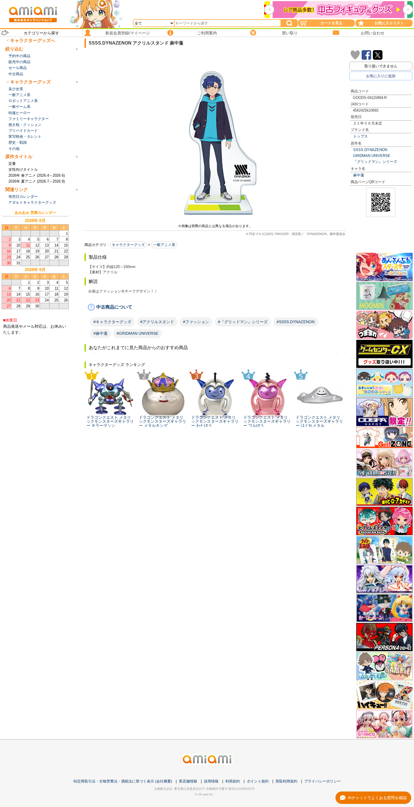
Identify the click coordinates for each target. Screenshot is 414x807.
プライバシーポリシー (322, 781)
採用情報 (211, 781)
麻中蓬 (358, 175)
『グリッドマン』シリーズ (375, 161)
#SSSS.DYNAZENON (296, 322)
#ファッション (196, 322)
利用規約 (232, 781)
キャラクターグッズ (128, 245)
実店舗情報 (188, 781)
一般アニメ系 (164, 245)
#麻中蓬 (101, 333)
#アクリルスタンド (157, 322)
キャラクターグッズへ (32, 40)
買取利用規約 (286, 781)
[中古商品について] (215, 307)
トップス (360, 136)
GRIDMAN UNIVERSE (371, 156)
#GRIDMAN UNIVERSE (137, 333)
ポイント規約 (258, 781)
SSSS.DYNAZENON (370, 150)
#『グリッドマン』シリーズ (243, 322)
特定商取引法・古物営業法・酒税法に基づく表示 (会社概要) (123, 781)
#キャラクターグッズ (112, 322)
